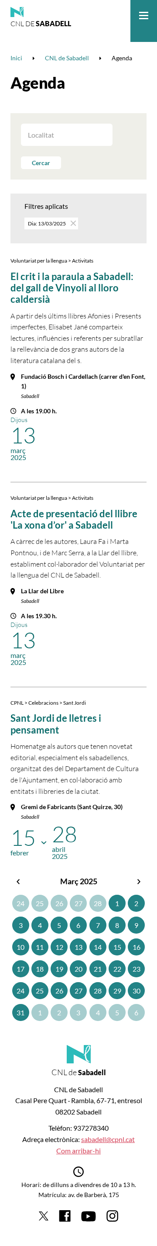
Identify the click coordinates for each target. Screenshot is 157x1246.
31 (20, 1012)
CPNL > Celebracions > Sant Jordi (48, 702)
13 (78, 947)
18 (40, 969)
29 (117, 990)
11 (40, 947)
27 (78, 903)
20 (78, 969)
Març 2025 (78, 881)
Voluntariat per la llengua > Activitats (51, 260)
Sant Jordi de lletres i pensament (55, 723)
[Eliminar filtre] (72, 223)
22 (117, 969)
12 (59, 947)
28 (98, 903)
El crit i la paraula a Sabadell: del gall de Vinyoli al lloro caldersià (71, 287)
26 (59, 903)
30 (136, 990)
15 (117, 947)
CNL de (40, 23)
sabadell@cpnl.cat (108, 1139)
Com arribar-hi (78, 1150)
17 (20, 969)
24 (20, 903)
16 (136, 947)
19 (59, 969)
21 (98, 969)
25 (40, 903)
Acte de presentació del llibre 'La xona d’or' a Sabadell (73, 519)
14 (98, 947)
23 (136, 969)
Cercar (41, 162)
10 (20, 947)
